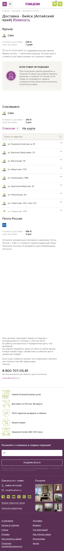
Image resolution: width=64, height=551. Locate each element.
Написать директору (12, 508)
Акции (36, 543)
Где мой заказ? (40, 529)
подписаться (32, 462)
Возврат (37, 525)
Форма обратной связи (13, 503)
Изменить (21, 20)
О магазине (7, 520)
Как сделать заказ (42, 534)
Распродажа (39, 539)
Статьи (5, 529)
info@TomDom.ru (13, 490)
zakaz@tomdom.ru (11, 378)
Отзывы (6, 534)
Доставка (37, 520)
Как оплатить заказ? (11, 539)
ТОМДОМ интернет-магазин (32, 4)
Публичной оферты (41, 468)
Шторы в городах (10, 525)
